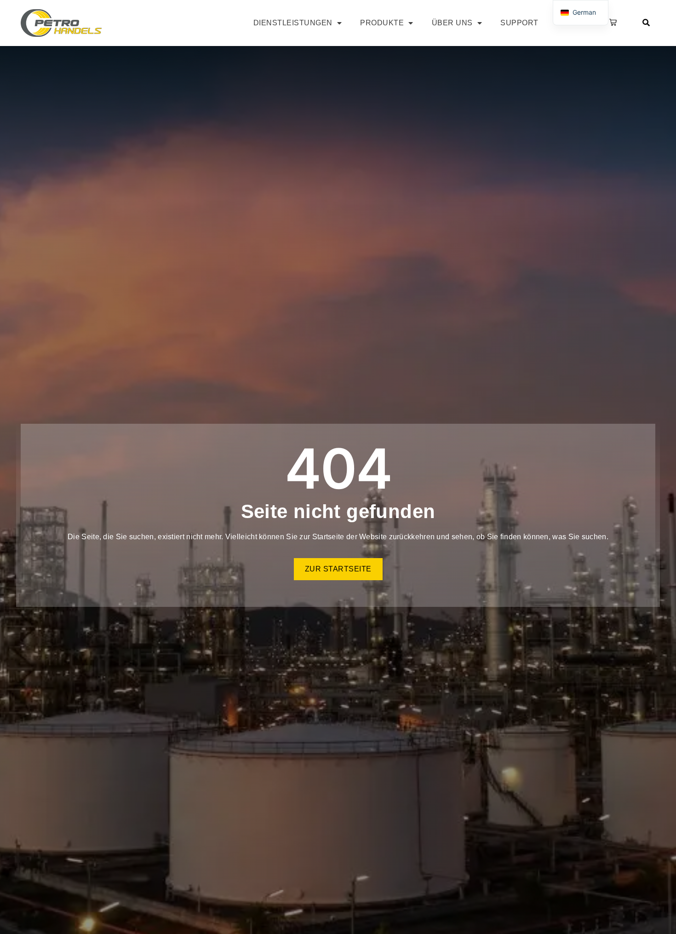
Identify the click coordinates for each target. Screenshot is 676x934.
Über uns (452, 23)
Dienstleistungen (292, 23)
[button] (611, 23)
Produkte (382, 23)
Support (519, 23)
